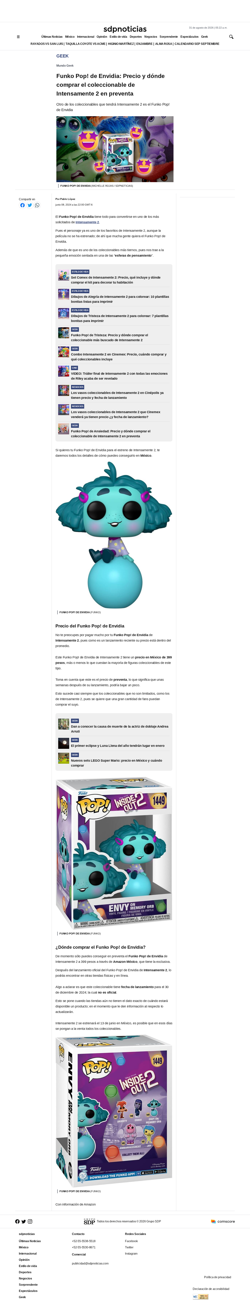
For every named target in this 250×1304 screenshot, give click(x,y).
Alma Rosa (163, 43)
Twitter (129, 1247)
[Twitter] (29, 205)
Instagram (131, 1253)
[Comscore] (223, 1221)
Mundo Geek (65, 65)
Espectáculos (189, 36)
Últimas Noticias (52, 36)
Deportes (136, 36)
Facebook (131, 1241)
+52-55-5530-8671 (84, 1247)
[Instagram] (30, 1221)
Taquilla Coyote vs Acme (85, 43)
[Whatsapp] (37, 205)
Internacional (85, 36)
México (69, 36)
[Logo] (125, 29)
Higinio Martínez (121, 43)
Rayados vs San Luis (47, 43)
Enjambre (144, 43)
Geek (204, 36)
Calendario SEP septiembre (197, 43)
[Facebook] (22, 205)
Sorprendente (169, 36)
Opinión (102, 36)
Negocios (150, 36)
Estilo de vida (118, 36)
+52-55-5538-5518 (84, 1241)
